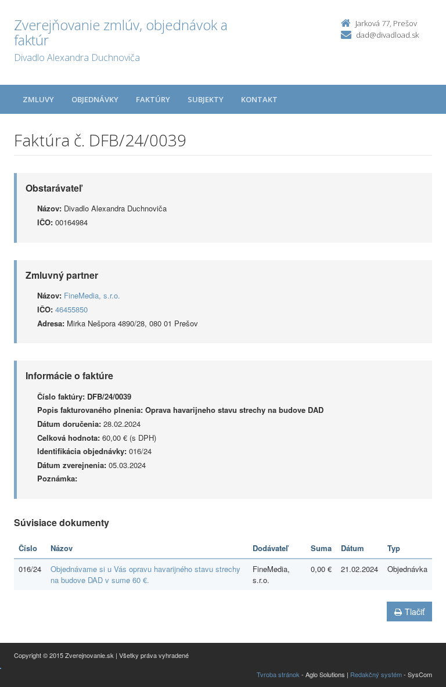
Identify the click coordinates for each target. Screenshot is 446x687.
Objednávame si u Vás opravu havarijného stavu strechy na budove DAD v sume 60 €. (145, 574)
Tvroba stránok (278, 674)
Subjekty (206, 99)
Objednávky (94, 99)
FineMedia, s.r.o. (92, 295)
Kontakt (259, 99)
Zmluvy (38, 99)
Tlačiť (415, 611)
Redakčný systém (376, 674)
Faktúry (153, 99)
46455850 (71, 309)
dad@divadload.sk (387, 35)
